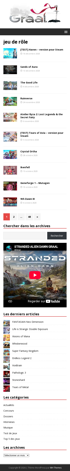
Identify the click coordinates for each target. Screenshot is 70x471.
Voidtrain (17, 365)
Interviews (9, 422)
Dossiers (8, 416)
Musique (8, 427)
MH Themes (56, 467)
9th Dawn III (27, 198)
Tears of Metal (20, 387)
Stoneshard (18, 379)
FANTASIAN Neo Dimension (27, 321)
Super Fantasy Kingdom (25, 350)
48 (29, 216)
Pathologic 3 (19, 372)
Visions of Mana (21, 336)
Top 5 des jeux (11, 438)
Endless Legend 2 (21, 358)
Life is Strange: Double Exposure (30, 329)
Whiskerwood (19, 343)
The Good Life (29, 82)
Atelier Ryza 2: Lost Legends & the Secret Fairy (41, 116)
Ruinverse (26, 98)
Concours (8, 410)
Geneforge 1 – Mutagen (35, 183)
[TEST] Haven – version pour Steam (41, 49)
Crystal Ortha (28, 151)
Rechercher (57, 235)
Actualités (8, 405)
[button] (65, 31)
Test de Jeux (10, 433)
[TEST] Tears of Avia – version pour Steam (41, 134)
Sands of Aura (29, 66)
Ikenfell (25, 167)
